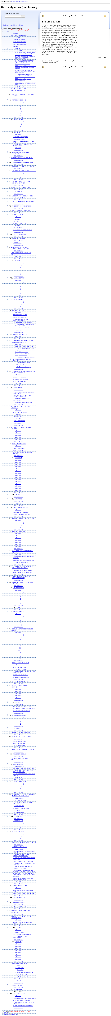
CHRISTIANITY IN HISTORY (20, 663)
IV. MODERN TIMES (19, 745)
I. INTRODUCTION (19, 766)
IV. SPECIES (18, 418)
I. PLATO (17, 219)
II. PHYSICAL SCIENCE (19, 800)
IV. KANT (17, 225)
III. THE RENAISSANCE (19, 743)
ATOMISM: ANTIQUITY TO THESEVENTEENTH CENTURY (20, 247)
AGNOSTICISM (18, 119)
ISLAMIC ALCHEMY (19, 139)
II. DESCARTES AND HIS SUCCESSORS (23, 560)
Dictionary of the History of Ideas (13, 25)
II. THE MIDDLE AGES (19, 669)
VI (20, 113)
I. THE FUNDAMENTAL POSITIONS (23, 346)
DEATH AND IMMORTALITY (20, 963)
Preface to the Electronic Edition (19, 35)
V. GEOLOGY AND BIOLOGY (21, 808)
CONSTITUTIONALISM (19, 781)
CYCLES (18, 927)
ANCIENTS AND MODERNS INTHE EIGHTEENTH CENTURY (22, 196)
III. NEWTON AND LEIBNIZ (20, 562)
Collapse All (7, 1014)
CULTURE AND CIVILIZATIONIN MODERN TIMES (21, 917)
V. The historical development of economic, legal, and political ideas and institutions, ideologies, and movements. (25, 76)
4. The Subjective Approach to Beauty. (25, 357)
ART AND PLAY (18, 214)
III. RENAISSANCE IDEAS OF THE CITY (24, 708)
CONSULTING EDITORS (19, 44)
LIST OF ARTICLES (19, 86)
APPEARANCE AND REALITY (21, 210)
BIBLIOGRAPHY (18, 98)
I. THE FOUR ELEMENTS (20, 412)
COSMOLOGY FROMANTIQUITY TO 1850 (23, 842)
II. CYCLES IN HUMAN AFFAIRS (22, 934)
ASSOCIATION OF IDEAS (19, 238)
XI (20, 656)
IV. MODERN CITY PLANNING (21, 711)
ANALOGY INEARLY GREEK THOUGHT (24, 171)
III (20, 106)
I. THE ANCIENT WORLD (20, 315)
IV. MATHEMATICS (19, 806)
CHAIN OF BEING (18, 588)
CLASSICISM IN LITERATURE (21, 732)
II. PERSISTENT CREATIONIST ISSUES (23, 893)
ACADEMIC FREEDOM (19, 100)
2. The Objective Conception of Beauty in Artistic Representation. (25, 351)
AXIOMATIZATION (19, 278)
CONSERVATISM (18, 764)
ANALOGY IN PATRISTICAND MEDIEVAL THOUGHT (21, 182)
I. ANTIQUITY (18, 739)
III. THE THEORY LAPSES (20, 223)
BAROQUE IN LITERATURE (20, 334)
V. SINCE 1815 (18, 330)
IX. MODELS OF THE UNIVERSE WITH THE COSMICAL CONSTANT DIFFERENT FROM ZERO (24, 875)
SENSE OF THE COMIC (19, 754)
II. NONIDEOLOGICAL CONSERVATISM (23, 768)
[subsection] (18, 134)
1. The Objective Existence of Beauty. (25, 348)
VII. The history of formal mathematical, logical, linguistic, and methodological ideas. (25, 83)
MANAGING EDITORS (19, 42)
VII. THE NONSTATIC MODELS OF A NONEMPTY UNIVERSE (23, 867)
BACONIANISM (18, 299)
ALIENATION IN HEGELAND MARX (22, 158)
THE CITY (18, 702)
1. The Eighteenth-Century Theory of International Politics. (24, 325)
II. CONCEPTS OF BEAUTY (20, 379)
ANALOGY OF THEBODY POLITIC (21, 187)
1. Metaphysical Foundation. (23, 362)
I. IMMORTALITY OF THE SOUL (24, 972)
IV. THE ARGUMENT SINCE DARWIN (23, 1005)
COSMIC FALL (18, 816)
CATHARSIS (18, 499)
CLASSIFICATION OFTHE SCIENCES (23, 749)
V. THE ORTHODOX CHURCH (21, 677)
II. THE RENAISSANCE (19, 317)
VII (20, 115)
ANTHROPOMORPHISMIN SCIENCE (23, 202)
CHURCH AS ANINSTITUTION (21, 681)
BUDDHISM (18, 458)
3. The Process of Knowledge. (23, 367)
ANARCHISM (18, 191)
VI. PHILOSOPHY (18, 810)
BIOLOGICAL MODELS (19, 444)
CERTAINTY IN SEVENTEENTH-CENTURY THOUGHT (21, 577)
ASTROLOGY (17, 243)
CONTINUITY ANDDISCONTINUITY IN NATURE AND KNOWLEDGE (24, 795)
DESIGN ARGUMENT (19, 993)
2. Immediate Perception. (22, 364)
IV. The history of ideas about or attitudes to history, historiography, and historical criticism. (25, 71)
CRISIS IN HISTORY (19, 902)
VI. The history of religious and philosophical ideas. (23, 79)
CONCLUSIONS (18, 777)
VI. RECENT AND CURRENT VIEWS (22, 230)
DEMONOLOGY (18, 989)
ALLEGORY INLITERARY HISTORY (22, 162)
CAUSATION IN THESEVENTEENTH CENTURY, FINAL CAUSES (22, 567)
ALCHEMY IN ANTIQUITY (20, 137)
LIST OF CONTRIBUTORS (18, 88)
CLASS (18, 728)
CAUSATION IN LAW (18, 531)
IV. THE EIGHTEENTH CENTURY (23, 322)
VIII (19, 650)
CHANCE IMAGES (18, 611)
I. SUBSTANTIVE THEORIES (21, 512)
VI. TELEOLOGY (18, 423)
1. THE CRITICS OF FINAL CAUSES (22, 570)
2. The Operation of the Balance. (24, 327)
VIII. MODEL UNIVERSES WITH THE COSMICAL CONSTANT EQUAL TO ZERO (24, 870)
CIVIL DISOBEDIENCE (18, 715)
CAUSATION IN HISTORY (20, 507)
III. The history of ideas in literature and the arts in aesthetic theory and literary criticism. (25, 67)
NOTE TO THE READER (18, 91)
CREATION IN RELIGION (20, 886)
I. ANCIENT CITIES (19, 704)
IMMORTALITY (20, 968)
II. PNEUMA (18, 414)
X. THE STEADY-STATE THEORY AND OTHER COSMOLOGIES (23, 878)
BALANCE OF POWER (18, 310)
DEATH (18, 965)
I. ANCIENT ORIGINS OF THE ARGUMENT (24, 998)
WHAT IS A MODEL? (19, 448)
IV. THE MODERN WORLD (20, 675)
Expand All (14, 1014)
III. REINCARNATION (22, 976)
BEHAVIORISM (18, 387)
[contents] (17, 48)
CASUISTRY (18, 494)
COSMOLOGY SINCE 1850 (19, 847)
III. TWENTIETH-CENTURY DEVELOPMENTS (20, 937)
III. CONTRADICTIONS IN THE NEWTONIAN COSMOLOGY (21, 855)
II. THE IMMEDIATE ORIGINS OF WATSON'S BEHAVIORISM (22, 396)
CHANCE (18, 607)
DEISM (19, 981)
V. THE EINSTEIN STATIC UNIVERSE (23, 861)
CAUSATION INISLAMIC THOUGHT (23, 518)
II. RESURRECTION (21, 974)
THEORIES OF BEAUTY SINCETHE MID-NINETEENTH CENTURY (24, 372)
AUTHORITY (17, 261)
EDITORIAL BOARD (19, 39)
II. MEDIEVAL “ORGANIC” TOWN (22, 706)
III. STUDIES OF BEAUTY (20, 381)
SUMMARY (18, 383)
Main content (15, 1)
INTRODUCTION (18, 390)
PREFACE (15, 46)
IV (20, 108)
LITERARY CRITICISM (19, 906)
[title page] (15, 33)
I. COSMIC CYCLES (19, 932)
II (21, 104)
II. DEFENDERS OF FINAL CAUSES (22, 572)
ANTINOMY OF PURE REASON (21, 206)
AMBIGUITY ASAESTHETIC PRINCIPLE (23, 166)
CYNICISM (18, 942)
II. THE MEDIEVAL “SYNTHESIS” (22, 1000)
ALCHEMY (17, 132)
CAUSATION (18, 503)
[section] (18, 37)
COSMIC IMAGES (18, 821)
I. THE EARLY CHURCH (19, 667)
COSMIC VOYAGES (18, 832)
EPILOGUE (18, 148)
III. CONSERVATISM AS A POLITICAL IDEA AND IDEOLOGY (23, 771)
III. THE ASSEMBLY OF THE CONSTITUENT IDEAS (20, 319)
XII (20, 658)
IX (20, 652)
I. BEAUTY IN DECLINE (19, 377)
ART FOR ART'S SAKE (19, 234)
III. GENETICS (18, 416)
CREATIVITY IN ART (19, 898)
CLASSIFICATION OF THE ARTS (21, 737)
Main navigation (23, 1)
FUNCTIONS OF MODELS (20, 450)
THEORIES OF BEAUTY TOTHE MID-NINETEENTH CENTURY (23, 341)
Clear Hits (5, 31)
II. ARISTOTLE (18, 221)
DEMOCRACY (17, 985)
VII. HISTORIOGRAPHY (19, 812)
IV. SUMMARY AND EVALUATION (22, 402)
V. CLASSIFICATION (19, 421)
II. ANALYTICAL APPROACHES (21, 514)
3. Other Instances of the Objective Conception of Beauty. (24, 354)
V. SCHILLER (18, 227)
